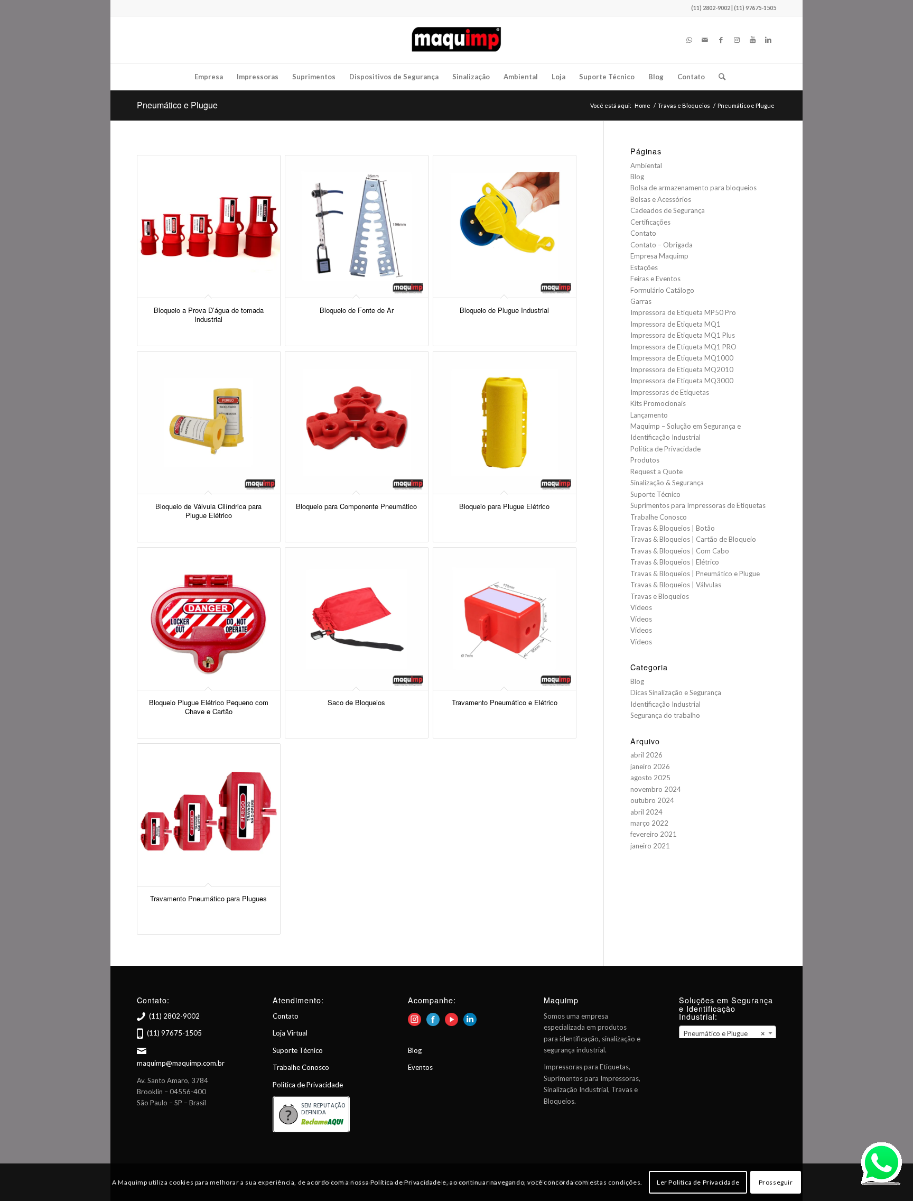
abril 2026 (646, 755)
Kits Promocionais (658, 403)
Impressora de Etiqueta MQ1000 (681, 358)
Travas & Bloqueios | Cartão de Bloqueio (693, 539)
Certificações (650, 222)
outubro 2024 (652, 800)
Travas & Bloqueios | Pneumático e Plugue (695, 573)
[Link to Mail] (705, 40)
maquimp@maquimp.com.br (181, 1063)
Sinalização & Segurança (667, 482)
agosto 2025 (650, 777)
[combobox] (727, 1033)
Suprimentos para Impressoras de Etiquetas (698, 505)
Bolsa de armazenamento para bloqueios (693, 187)
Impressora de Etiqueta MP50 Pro (683, 312)
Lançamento (649, 415)
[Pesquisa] (718, 76)
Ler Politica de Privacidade (698, 1182)
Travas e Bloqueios (659, 596)
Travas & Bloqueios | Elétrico (674, 562)
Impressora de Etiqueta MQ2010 (681, 369)
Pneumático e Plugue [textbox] (724, 1033)
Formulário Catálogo (662, 290)
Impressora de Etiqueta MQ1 (675, 324)
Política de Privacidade (665, 449)
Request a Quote (656, 471)
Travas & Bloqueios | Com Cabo (679, 551)
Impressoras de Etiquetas (669, 392)
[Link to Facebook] (721, 40)
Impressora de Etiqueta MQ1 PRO (683, 347)
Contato (643, 233)
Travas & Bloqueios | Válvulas (675, 584)
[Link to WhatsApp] (689, 40)
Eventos (420, 1067)
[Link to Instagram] (736, 40)
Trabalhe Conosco (658, 517)
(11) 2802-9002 (174, 1016)
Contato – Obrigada (661, 245)
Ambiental (646, 165)
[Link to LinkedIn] (768, 40)
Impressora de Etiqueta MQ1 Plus (682, 335)
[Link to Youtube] (752, 40)
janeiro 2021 (650, 846)
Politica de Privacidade (308, 1084)
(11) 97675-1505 (174, 1033)
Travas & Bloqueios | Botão (672, 528)
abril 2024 (646, 812)
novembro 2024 (655, 789)
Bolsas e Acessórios (660, 199)
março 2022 (649, 823)
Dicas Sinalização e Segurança (675, 692)
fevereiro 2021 (653, 834)
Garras (640, 301)
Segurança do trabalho (665, 715)
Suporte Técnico (655, 494)
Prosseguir (776, 1182)
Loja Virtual (290, 1033)
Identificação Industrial (665, 704)
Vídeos (641, 607)
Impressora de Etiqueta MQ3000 (681, 380)
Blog (637, 176)
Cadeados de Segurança (667, 210)
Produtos (644, 460)
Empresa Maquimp (659, 256)
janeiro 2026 (650, 766)
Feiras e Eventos (655, 278)
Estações (644, 267)
